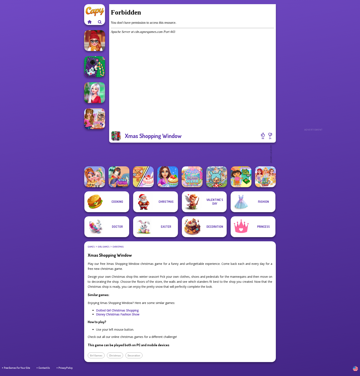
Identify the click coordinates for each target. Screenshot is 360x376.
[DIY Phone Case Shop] (94, 66)
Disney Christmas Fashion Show (117, 314)
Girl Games (103, 246)
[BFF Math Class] (265, 176)
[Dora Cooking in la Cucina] (241, 176)
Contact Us (44, 367)
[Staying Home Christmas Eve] (94, 40)
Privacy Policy (65, 367)
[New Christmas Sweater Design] (94, 176)
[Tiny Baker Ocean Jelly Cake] (192, 176)
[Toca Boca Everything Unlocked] (216, 176)
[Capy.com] (89, 22)
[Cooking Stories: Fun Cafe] (167, 176)
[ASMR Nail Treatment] (94, 118)
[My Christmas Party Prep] (94, 92)
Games (91, 246)
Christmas (118, 246)
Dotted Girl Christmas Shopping (117, 310)
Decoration (134, 355)
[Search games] (100, 22)
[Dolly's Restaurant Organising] (143, 176)
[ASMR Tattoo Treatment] (119, 176)
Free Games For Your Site (17, 367)
